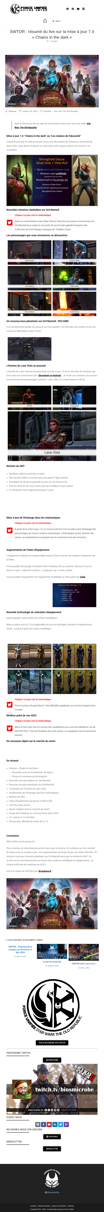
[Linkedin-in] (54, 1124)
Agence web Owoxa (59, 1206)
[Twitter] (60, 1124)
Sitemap (71, 1206)
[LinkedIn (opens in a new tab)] (73, 9)
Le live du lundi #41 (52, 962)
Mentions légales (44, 1206)
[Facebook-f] (43, 1124)
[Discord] (37, 1124)
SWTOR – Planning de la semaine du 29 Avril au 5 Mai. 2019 (20, 949)
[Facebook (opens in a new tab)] (67, 9)
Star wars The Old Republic (66, 111)
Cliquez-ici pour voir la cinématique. (33, 215)
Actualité (54, 41)
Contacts (33, 1206)
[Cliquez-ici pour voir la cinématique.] (9, 222)
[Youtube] (49, 1124)
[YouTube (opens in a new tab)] (78, 9)
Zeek (82, 577)
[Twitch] (66, 1124)
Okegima (12, 111)
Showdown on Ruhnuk (49, 375)
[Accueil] (47, 41)
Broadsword (45, 871)
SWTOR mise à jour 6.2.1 (84, 964)
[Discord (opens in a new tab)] (83, 9)
